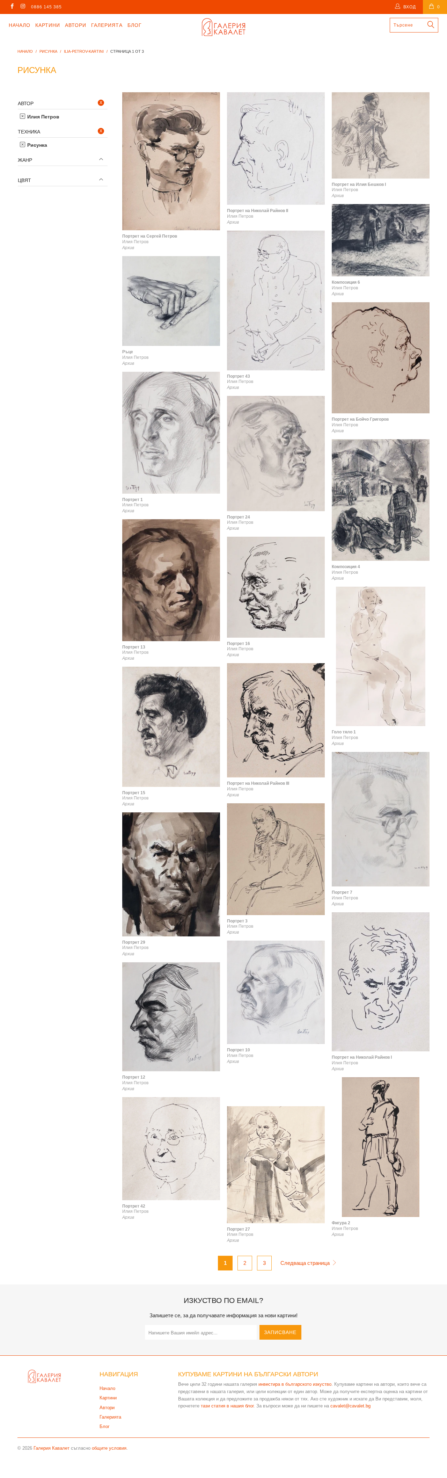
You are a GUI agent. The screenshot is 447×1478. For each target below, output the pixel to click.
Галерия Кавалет (51, 1448)
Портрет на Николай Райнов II (276, 148)
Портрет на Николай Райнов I (381, 982)
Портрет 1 (171, 433)
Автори (75, 25)
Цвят (24, 180)
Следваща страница (305, 1263)
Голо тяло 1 (381, 656)
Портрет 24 (276, 453)
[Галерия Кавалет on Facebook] (12, 7)
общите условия (109, 1448)
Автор (26, 103)
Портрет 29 (171, 874)
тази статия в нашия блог (227, 1405)
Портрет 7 (381, 819)
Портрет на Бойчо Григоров (381, 357)
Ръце (171, 301)
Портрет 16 (276, 587)
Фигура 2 (381, 1147)
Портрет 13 (171, 580)
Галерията (107, 25)
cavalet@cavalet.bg (350, 1405)
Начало (19, 25)
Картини (47, 25)
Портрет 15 (171, 727)
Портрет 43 (276, 300)
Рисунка (36, 145)
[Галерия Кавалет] (223, 27)
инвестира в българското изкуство (294, 1384)
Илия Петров (42, 116)
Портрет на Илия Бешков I (381, 135)
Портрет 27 (276, 1164)
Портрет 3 (276, 859)
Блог (134, 25)
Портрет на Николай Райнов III (276, 720)
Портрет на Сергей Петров (171, 161)
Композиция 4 (381, 500)
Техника (29, 132)
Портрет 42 (171, 1148)
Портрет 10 (276, 992)
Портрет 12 (171, 1017)
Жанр (25, 160)
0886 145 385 (46, 7)
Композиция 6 (381, 240)
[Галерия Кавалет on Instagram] (22, 7)
